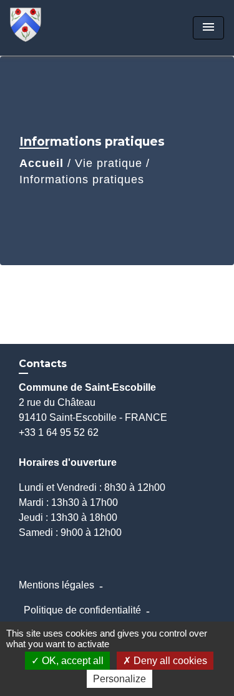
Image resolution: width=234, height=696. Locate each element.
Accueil (41, 163)
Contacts (43, 364)
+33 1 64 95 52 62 (59, 432)
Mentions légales (56, 585)
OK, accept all (71, 660)
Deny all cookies (169, 660)
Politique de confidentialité (82, 610)
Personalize (119, 678)
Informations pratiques (81, 179)
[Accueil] (57, 27)
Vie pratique (108, 163)
